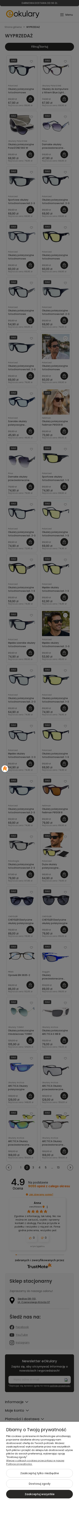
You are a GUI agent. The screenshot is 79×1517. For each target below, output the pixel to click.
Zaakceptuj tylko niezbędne (39, 1473)
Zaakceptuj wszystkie (39, 1494)
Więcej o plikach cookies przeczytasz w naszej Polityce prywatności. (35, 1462)
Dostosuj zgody (39, 1484)
